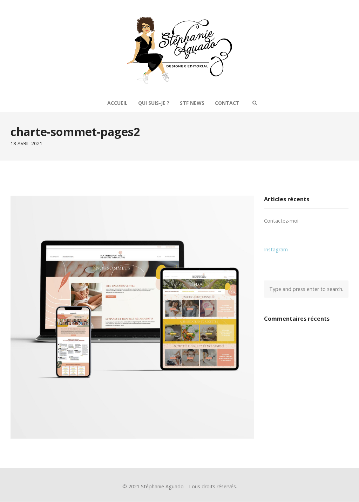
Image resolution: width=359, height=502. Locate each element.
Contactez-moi (281, 220)
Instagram (276, 249)
